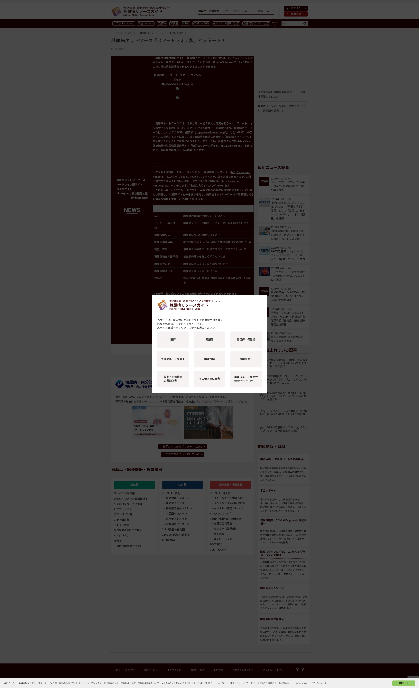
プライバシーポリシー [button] (322, 683)
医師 (173, 339)
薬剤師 (209, 339)
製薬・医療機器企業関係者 (173, 378)
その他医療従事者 (209, 378)
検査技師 (209, 359)
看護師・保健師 (246, 339)
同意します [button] (404, 683)
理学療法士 (246, 359)
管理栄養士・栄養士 (173, 359)
